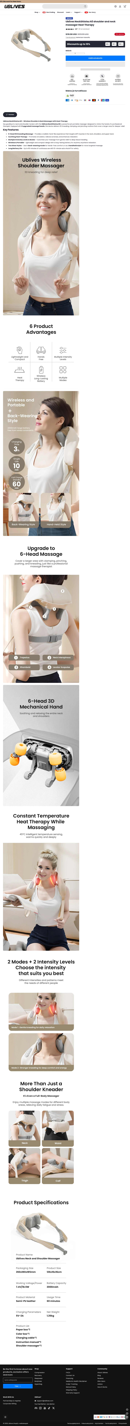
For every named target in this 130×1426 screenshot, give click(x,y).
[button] (115, 6)
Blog (99, 1375)
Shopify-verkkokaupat (20, 1423)
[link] (78, 29)
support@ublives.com (45, 1401)
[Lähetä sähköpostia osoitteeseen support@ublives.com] (127, 1413)
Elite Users (101, 1381)
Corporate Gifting (9, 1404)
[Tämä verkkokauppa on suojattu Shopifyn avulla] (70, 97)
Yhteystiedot (122, 1423)
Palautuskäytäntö (87, 1423)
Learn (68, 12)
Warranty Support (73, 1393)
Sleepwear (39, 1378)
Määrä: (69, 51)
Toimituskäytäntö (111, 1423)
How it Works (102, 1387)
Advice (99, 1384)
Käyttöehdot (99, 1423)
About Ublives (102, 1373)
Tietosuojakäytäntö (73, 1423)
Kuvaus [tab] (11, 114)
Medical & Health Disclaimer (76, 1381)
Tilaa (16, 1386)
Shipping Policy (71, 1390)
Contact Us (70, 1375)
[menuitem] (49, 1373)
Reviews (100, 1378)
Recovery (38, 1375)
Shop (36, 12)
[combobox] (62, 6)
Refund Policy (71, 1387)
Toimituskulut (71, 37)
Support (77, 12)
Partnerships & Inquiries (12, 1401)
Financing (69, 1378)
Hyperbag (38, 1384)
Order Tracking (71, 1384)
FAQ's (68, 1373)
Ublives (69, 18)
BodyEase (38, 1381)
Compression (40, 1373)
